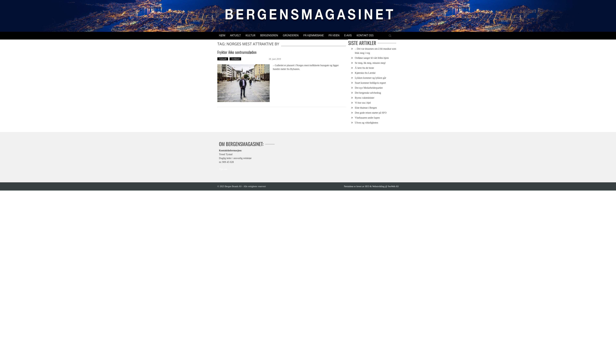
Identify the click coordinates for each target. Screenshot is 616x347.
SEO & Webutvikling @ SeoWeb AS (382, 186)
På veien (334, 35)
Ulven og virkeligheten (366, 122)
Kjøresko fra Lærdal (365, 72)
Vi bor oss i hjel (363, 102)
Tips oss (223, 169)
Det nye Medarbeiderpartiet (369, 87)
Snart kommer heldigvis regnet (370, 82)
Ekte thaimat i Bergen (366, 107)
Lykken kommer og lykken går (370, 77)
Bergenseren (269, 35)
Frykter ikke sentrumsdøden (237, 52)
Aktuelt (235, 35)
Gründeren (291, 35)
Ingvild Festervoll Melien (255, 59)
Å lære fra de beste (364, 68)
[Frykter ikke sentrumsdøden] (243, 83)
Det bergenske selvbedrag (368, 92)
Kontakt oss (365, 35)
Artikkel (235, 59)
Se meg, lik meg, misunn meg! (370, 63)
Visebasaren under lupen (367, 117)
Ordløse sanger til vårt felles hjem (372, 58)
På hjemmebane (313, 35)
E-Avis (348, 35)
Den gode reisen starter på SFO (371, 112)
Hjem (222, 35)
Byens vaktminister (364, 97)
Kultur (250, 35)
